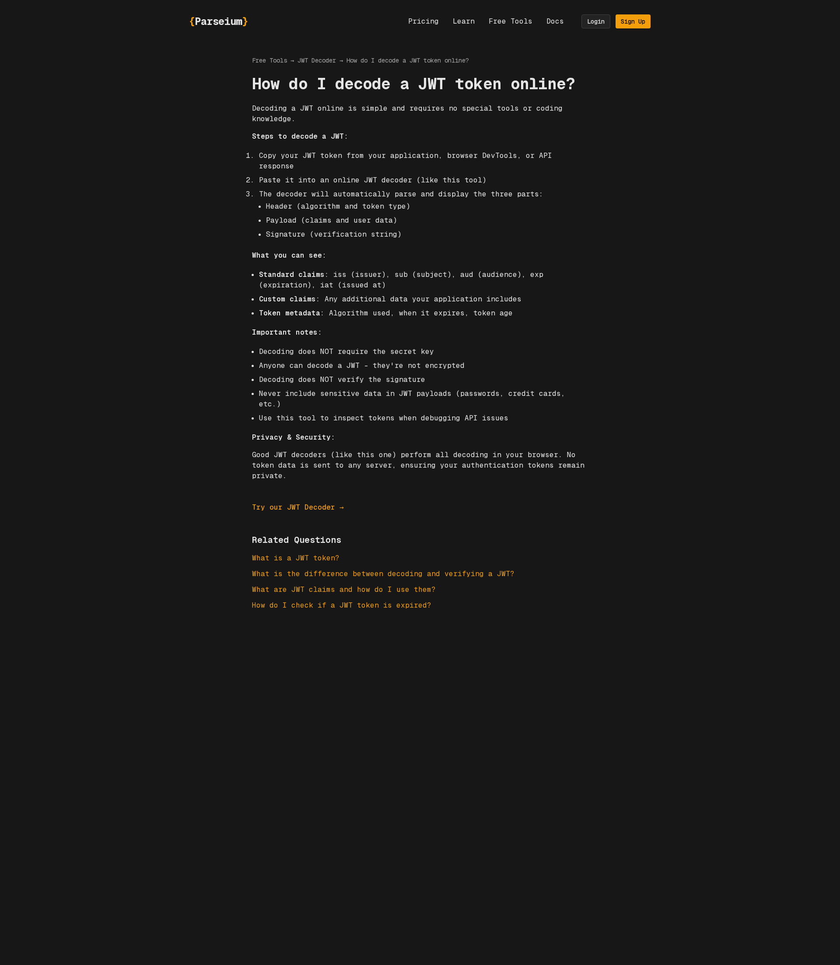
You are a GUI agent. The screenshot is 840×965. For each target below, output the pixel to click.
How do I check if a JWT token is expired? (341, 605)
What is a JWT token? (296, 558)
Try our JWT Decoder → (298, 507)
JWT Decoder (317, 60)
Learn (464, 21)
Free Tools (510, 21)
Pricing (423, 21)
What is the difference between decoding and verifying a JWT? (383, 573)
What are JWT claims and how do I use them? (344, 589)
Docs (555, 21)
